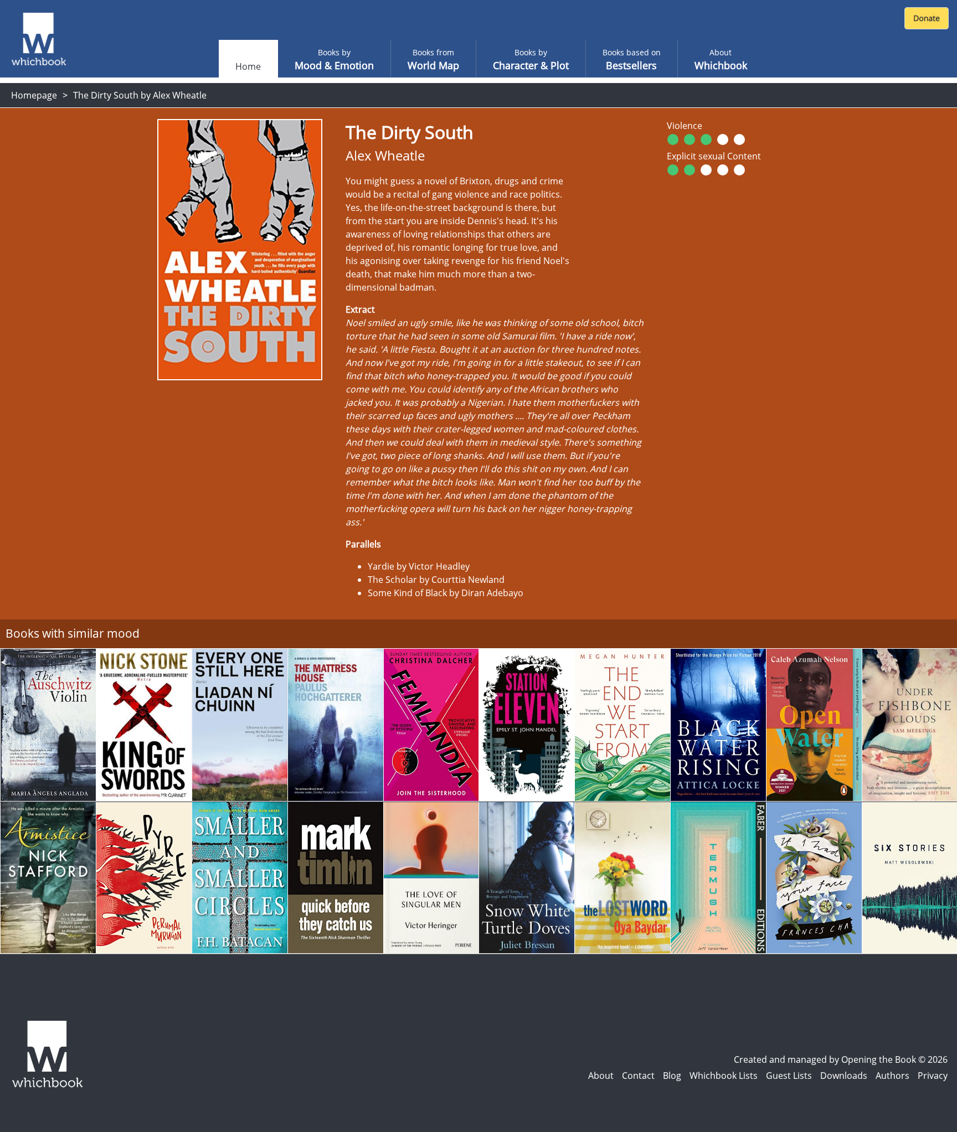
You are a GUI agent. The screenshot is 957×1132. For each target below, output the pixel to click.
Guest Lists (789, 1075)
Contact (638, 1075)
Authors (892, 1075)
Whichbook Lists (724, 1075)
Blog (672, 1075)
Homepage (34, 95)
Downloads (843, 1075)
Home (248, 66)
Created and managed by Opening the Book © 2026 (841, 1059)
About (601, 1075)
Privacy (933, 1075)
